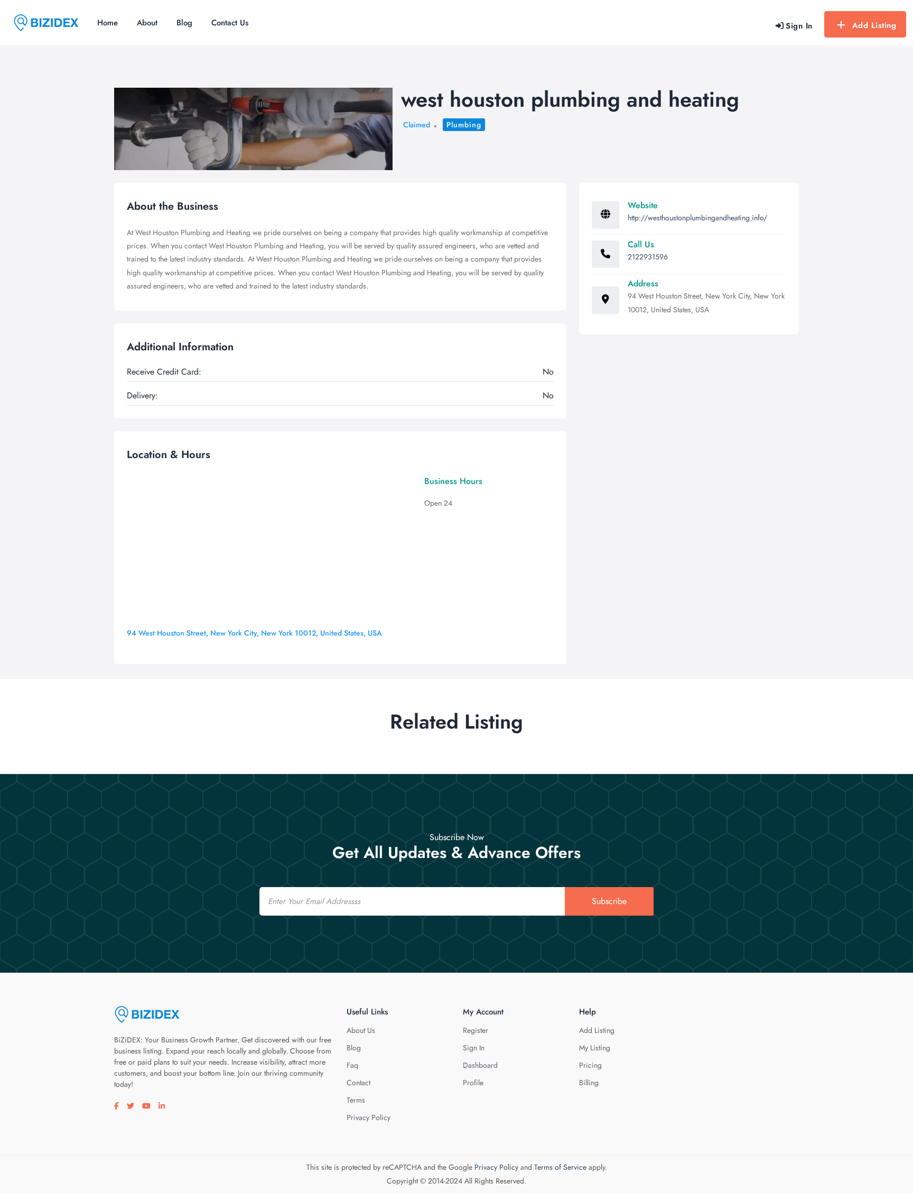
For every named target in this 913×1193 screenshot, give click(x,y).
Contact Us (229, 23)
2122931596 (648, 256)
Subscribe (609, 901)
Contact (358, 1082)
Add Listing (874, 25)
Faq (352, 1065)
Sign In (474, 1047)
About (147, 23)
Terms (356, 1100)
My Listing (594, 1047)
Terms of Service (560, 1167)
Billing (589, 1082)
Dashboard (480, 1065)
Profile (473, 1082)
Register (475, 1030)
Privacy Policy (368, 1117)
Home (107, 23)
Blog (184, 23)
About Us (361, 1030)
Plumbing (463, 124)
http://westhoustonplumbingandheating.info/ (697, 217)
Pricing (590, 1065)
